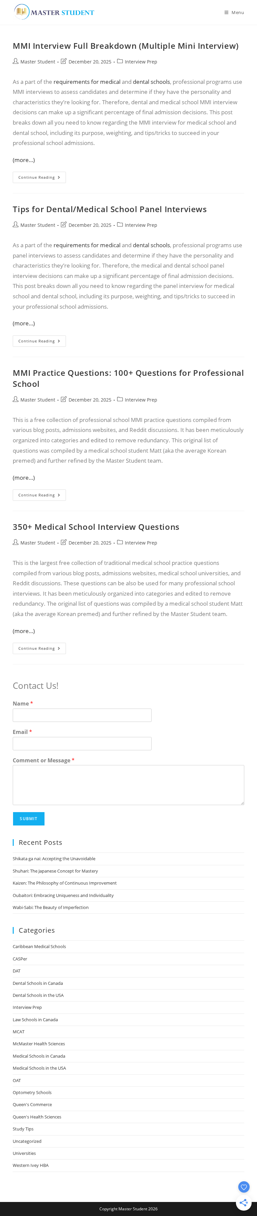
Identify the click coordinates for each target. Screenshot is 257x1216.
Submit (28, 818)
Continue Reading (42, 178)
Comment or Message (44, 760)
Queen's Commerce (32, 1104)
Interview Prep (141, 61)
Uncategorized (27, 1141)
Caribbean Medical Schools (39, 946)
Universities (24, 1153)
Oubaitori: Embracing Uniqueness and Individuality (63, 895)
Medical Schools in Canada (39, 1056)
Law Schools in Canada (35, 1020)
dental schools (151, 82)
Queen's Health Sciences (37, 1117)
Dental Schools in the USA (38, 995)
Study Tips (23, 1129)
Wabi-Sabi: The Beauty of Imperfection (51, 907)
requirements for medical (87, 82)
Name (23, 703)
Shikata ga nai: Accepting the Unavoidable (54, 859)
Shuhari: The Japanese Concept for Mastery (55, 871)
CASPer (20, 959)
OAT (17, 1080)
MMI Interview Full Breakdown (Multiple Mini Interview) (126, 45)
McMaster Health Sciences (39, 1044)
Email (22, 732)
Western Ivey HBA (31, 1165)
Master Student (37, 61)
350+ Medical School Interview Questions (96, 526)
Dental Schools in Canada (38, 983)
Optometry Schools (32, 1092)
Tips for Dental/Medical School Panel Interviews (110, 208)
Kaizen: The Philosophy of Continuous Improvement (65, 883)
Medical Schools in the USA (39, 1068)
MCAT (18, 1032)
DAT (16, 971)
